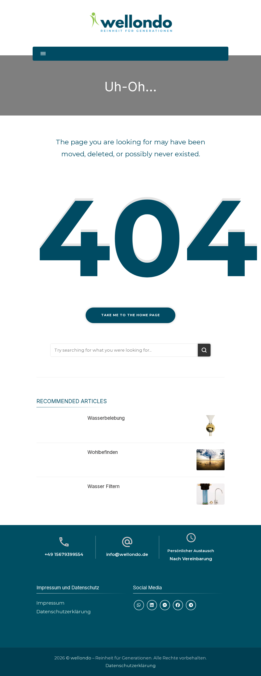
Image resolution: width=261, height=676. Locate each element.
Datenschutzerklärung (63, 612)
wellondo (81, 657)
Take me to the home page (130, 315)
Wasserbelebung (106, 418)
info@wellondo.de (127, 554)
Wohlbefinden (102, 452)
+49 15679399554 (64, 554)
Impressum (50, 603)
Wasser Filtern (103, 486)
